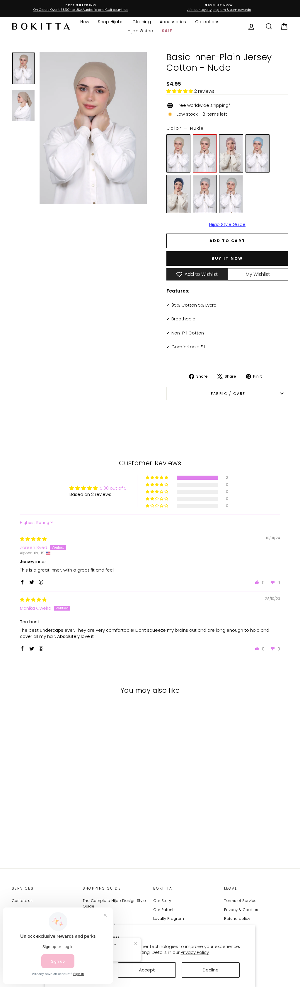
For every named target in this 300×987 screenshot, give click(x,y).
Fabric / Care (227, 393)
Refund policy (237, 918)
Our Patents (164, 909)
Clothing (141, 22)
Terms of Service (240, 900)
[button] (180, 91)
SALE (167, 31)
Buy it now (227, 258)
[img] (33, 539)
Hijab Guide (140, 31)
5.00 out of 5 (113, 488)
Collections (207, 22)
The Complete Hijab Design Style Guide (114, 903)
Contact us (22, 900)
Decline (211, 970)
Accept (147, 970)
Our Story (162, 900)
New (84, 22)
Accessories (173, 22)
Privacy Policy (195, 952)
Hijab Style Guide (227, 224)
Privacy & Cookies (241, 909)
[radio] (178, 153)
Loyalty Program (168, 918)
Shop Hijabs (111, 22)
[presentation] (73, 807)
